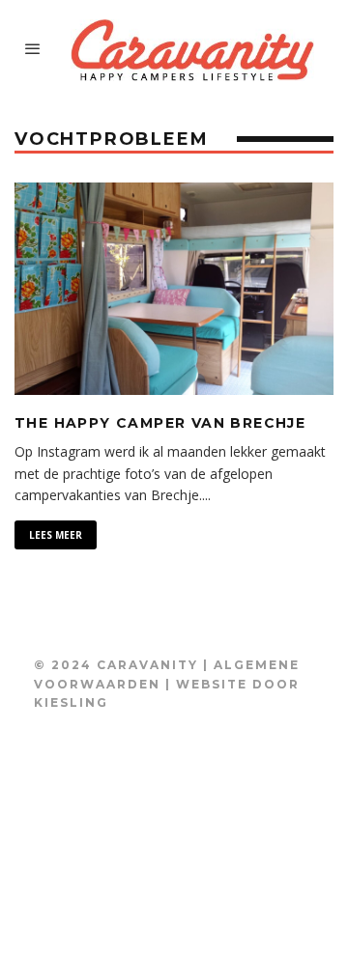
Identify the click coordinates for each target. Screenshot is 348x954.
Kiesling (71, 702)
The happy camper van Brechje (159, 423)
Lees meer (55, 535)
